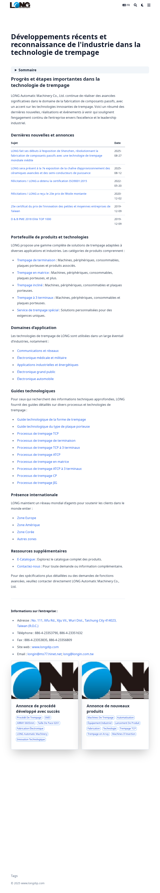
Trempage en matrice (33, 272)
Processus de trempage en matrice (43, 461)
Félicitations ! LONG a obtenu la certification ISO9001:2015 (49, 181)
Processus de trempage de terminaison (46, 440)
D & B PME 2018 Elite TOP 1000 (31, 219)
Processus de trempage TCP (38, 433)
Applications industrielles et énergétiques (47, 365)
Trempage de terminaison (36, 260)
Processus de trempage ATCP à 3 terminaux (49, 469)
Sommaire (27, 70)
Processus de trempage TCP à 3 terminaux (48, 447)
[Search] (135, 5)
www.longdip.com (45, 647)
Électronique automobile (35, 379)
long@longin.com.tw (78, 654)
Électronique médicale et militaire (42, 358)
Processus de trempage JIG (37, 483)
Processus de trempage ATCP (38, 454)
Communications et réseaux (38, 351)
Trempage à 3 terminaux (35, 297)
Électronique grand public (36, 372)
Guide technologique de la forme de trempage (51, 419)
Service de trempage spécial (38, 310)
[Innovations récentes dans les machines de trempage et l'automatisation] (115, 705)
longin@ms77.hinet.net (45, 654)
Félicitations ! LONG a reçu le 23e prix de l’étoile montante (48, 193)
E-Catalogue (26, 559)
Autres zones (26, 539)
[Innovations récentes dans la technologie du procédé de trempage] (44, 705)
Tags (14, 876)
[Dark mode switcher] (142, 5)
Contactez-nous (28, 566)
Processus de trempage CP (37, 476)
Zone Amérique (28, 525)
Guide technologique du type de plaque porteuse (53, 426)
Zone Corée (25, 532)
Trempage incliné (30, 285)
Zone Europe (26, 518)
